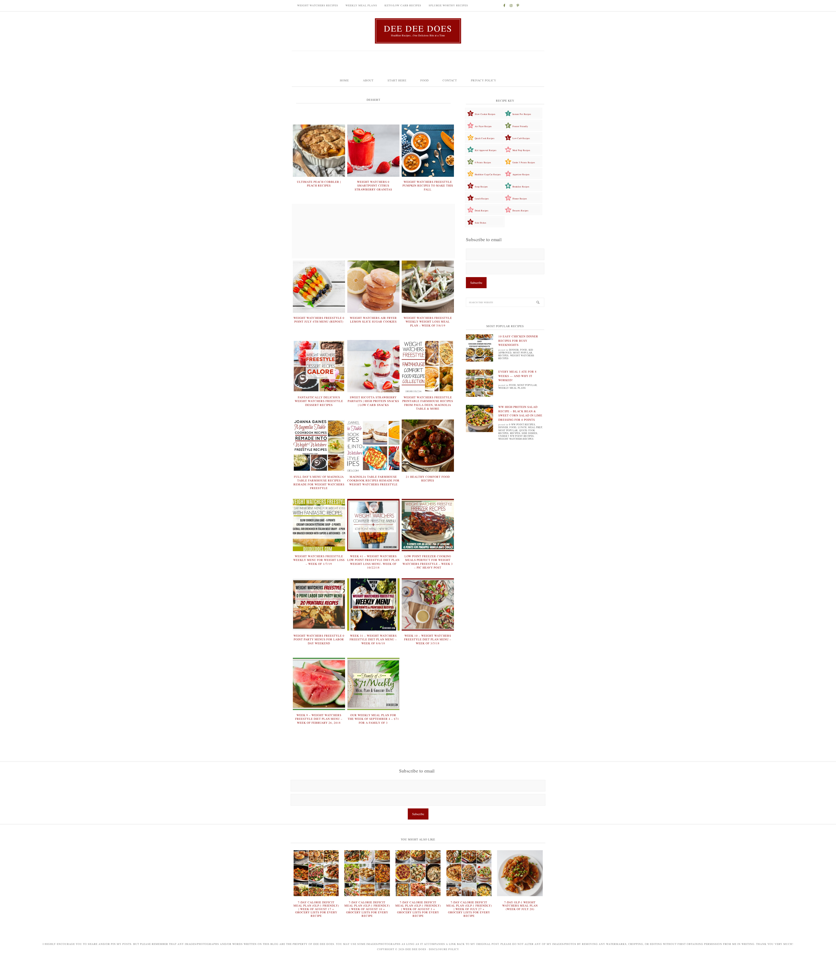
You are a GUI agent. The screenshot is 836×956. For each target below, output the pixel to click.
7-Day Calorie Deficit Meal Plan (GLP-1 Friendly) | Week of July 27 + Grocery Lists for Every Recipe (469, 909)
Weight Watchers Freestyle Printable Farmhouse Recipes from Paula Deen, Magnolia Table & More (427, 403)
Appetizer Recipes (521, 174)
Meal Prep (535, 427)
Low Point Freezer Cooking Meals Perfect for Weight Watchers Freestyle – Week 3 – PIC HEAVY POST (428, 562)
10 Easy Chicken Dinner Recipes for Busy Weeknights (518, 340)
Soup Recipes (481, 186)
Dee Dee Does (418, 28)
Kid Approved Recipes (485, 150)
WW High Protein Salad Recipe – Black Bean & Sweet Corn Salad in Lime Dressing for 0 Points (520, 413)
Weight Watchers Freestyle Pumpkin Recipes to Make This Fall (428, 185)
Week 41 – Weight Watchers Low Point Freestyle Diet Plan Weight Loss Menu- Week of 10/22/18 (373, 562)
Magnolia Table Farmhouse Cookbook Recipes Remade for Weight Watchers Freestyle (373, 480)
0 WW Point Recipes (522, 424)
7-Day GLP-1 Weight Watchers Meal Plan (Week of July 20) (520, 905)
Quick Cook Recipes (484, 138)
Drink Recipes (481, 210)
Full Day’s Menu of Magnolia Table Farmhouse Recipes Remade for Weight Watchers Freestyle (318, 482)
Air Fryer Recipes (483, 126)
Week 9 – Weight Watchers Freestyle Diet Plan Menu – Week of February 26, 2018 (318, 719)
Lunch (522, 427)
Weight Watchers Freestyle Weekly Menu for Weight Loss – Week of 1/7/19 (319, 560)
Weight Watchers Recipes (516, 357)
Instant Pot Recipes (521, 114)
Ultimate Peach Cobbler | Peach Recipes (319, 184)
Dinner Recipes (519, 198)
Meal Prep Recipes (521, 150)
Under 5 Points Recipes (523, 162)
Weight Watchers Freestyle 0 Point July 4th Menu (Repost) (318, 320)
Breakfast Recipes (520, 186)
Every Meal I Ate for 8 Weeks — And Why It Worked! (517, 376)
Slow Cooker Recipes (485, 114)
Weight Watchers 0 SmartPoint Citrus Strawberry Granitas (373, 185)
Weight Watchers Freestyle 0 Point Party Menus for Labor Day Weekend (318, 639)
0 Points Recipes (483, 162)
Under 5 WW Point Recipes (516, 436)
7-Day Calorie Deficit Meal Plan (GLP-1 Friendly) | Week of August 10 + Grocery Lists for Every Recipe (367, 909)
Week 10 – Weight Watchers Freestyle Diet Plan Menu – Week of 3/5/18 (427, 639)
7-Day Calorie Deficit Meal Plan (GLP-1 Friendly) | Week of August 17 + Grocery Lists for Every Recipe (316, 909)
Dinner (514, 349)
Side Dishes (480, 222)
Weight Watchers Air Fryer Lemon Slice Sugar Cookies (373, 320)
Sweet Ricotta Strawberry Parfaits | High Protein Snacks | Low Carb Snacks (373, 401)
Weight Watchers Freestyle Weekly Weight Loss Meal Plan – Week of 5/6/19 (428, 321)
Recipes (503, 355)
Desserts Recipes (520, 210)
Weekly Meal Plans (512, 387)
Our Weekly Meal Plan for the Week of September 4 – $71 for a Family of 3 (373, 719)
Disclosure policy (444, 949)
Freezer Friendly (520, 126)
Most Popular (522, 352)
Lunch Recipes (482, 198)
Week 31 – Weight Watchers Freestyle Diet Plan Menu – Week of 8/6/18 (373, 639)
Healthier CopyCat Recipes (488, 174)
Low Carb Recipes (521, 138)
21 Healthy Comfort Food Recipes (428, 479)
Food (523, 349)
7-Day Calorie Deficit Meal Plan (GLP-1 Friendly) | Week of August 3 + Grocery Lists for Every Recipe (418, 909)
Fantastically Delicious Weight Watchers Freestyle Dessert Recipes (319, 401)
